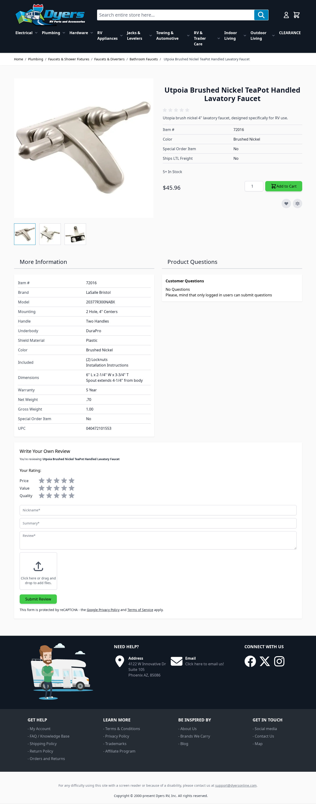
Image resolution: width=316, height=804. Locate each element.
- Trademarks (115, 743)
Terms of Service (140, 610)
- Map (258, 743)
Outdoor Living (258, 35)
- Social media (265, 728)
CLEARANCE (290, 32)
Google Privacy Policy (103, 610)
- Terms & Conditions (121, 728)
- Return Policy (40, 751)
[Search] (261, 15)
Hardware (78, 32)
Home (18, 59)
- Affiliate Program (119, 751)
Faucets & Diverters (109, 59)
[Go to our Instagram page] (279, 661)
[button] (177, 110)
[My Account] (286, 15)
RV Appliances (107, 35)
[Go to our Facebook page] (250, 661)
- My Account (39, 728)
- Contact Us (263, 736)
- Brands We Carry (194, 736)
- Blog (183, 743)
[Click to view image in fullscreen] (83, 148)
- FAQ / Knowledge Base (48, 736)
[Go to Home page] (50, 15)
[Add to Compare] (297, 203)
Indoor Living (230, 35)
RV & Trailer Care (200, 38)
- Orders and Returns (46, 758)
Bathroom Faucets (144, 59)
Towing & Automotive (167, 35)
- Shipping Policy (42, 743)
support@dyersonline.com (236, 785)
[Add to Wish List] (286, 203)
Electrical (24, 32)
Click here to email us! (204, 663)
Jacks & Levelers (134, 35)
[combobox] (175, 15)
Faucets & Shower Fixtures (68, 59)
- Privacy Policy (116, 736)
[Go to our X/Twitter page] (265, 661)
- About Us (187, 728)
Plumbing (51, 32)
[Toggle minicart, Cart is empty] (296, 15)
